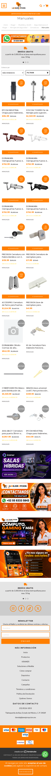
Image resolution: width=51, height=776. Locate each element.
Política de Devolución (25, 694)
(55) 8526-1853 (25, 708)
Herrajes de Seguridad (18, 27)
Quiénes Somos (25, 698)
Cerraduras (34, 27)
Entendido (25, 772)
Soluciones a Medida (25, 666)
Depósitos (25, 675)
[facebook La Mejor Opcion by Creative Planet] (21, 608)
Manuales (5, 123)
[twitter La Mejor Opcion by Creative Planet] (38, 608)
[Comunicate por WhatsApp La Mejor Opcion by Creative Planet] (45, 754)
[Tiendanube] (25, 752)
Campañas (25, 684)
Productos (25, 657)
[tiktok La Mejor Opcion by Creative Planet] (29, 608)
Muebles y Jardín (24, 25)
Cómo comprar (26, 671)
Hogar (12, 25)
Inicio (5, 25)
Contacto (25, 680)
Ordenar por (5, 67)
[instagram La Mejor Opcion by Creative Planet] (13, 608)
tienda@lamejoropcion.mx (25, 717)
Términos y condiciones (25, 689)
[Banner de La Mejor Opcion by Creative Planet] (25, 465)
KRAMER (25, 661)
